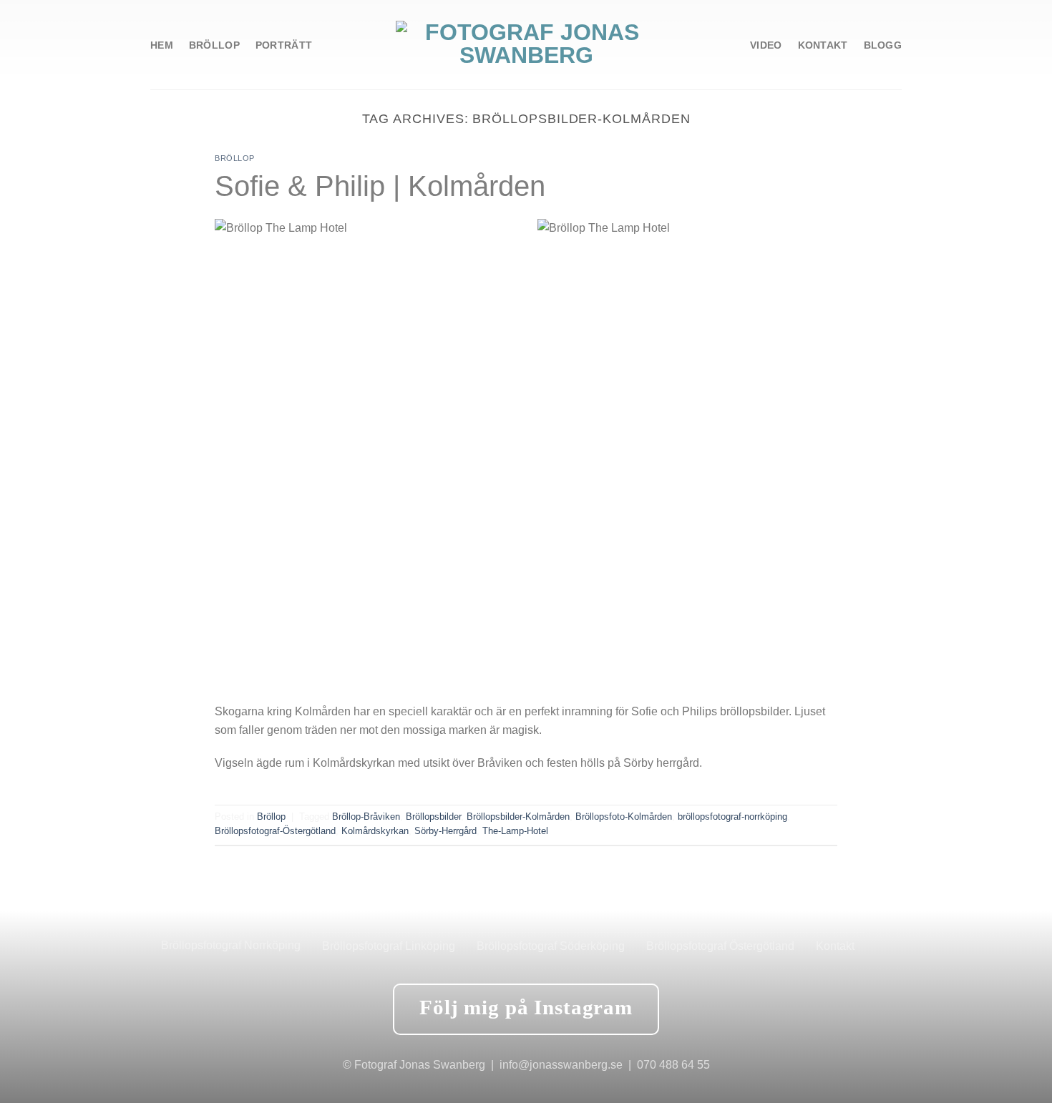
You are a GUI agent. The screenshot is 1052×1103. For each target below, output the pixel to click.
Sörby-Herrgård (445, 830)
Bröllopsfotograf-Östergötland (275, 830)
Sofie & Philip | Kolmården (380, 186)
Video (765, 45)
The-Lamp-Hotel (515, 830)
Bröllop (214, 45)
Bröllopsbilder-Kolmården (518, 816)
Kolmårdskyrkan (375, 830)
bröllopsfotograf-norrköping (732, 816)
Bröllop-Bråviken (366, 816)
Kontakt (823, 45)
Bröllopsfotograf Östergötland (720, 946)
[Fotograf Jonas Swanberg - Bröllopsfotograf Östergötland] (526, 44)
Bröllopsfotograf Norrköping (231, 945)
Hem (161, 45)
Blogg (883, 45)
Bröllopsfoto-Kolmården (623, 816)
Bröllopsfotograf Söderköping (551, 946)
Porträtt (283, 45)
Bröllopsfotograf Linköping (388, 946)
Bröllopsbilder (433, 816)
